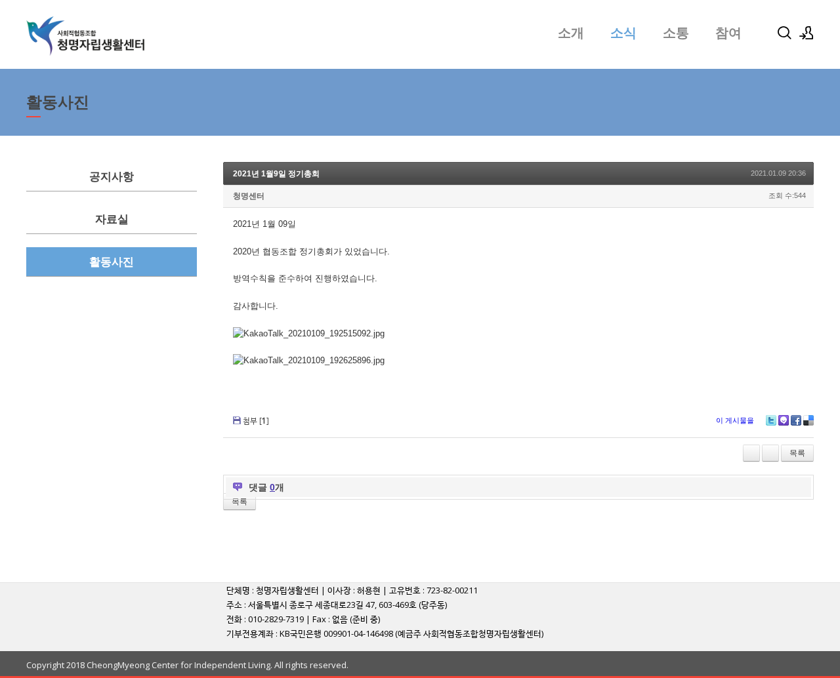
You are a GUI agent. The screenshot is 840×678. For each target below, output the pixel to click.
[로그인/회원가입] (806, 33)
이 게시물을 (735, 420)
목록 (797, 453)
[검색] (784, 33)
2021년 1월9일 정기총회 (276, 173)
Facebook (796, 420)
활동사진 (111, 262)
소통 (676, 33)
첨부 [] (256, 420)
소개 (571, 33)
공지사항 (111, 176)
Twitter (771, 420)
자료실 (112, 219)
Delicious (808, 420)
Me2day (783, 420)
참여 (728, 33)
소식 (623, 33)
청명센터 (248, 196)
